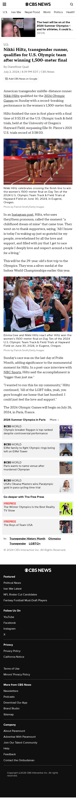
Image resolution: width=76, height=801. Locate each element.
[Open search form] (71, 4)
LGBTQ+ (35, 543)
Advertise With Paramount (20, 736)
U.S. (5, 12)
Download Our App (15, 702)
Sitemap (9, 714)
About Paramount (14, 731)
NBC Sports (12, 372)
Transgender (18, 543)
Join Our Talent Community (20, 742)
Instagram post (22, 215)
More (53, 420)
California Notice (14, 656)
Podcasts (9, 696)
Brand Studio (11, 708)
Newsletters (11, 691)
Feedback (10, 754)
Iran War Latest (13, 588)
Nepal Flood (32, 12)
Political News (12, 582)
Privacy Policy (12, 651)
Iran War (16, 12)
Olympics (54, 538)
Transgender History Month (27, 538)
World (46, 12)
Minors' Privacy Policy (17, 674)
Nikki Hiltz (11, 96)
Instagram (10, 628)
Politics (58, 12)
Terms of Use (11, 668)
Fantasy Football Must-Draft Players (25, 600)
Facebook (10, 622)
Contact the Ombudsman (19, 760)
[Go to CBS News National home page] (38, 4)
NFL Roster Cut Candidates (20, 594)
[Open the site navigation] (14, 4)
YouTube (9, 617)
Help (6, 748)
